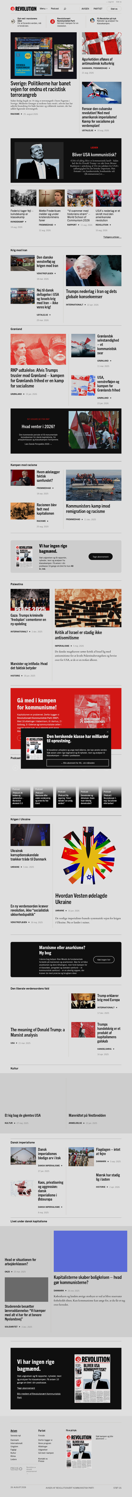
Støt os (118, 2)
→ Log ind (110, 2)
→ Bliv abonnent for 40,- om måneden (78, 762)
